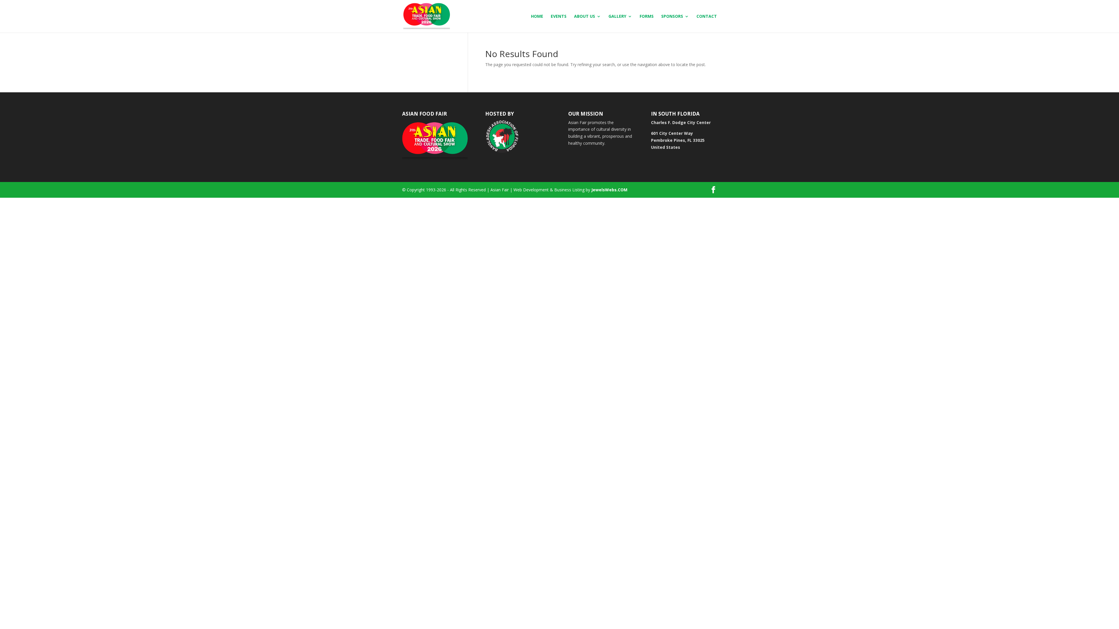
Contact (706, 16)
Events (558, 16)
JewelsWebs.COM (609, 189)
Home (537, 16)
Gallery (617, 16)
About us (584, 16)
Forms (647, 16)
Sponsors (672, 16)
